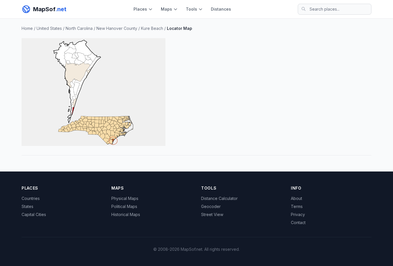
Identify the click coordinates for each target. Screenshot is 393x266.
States (27, 206)
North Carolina (79, 28)
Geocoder (211, 206)
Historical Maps (125, 214)
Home (27, 28)
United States (49, 28)
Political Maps (124, 206)
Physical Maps (124, 198)
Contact (298, 222)
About (296, 198)
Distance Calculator (219, 198)
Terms (297, 206)
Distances (221, 9)
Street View (212, 214)
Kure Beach (152, 28)
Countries (31, 198)
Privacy (298, 214)
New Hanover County (116, 28)
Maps (166, 9)
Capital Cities (34, 214)
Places (140, 9)
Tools (191, 9)
